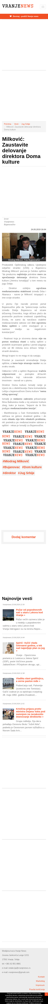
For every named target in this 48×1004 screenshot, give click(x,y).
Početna (7, 124)
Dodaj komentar (24, 537)
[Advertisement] (24, 45)
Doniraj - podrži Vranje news (25, 16)
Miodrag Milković (16, 461)
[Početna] (17, 6)
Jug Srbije (25, 124)
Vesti (16, 124)
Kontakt (41, 977)
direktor (10, 473)
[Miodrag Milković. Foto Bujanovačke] (24, 246)
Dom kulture (33, 467)
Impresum (40, 985)
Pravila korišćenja (37, 989)
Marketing (40, 981)
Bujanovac (12, 467)
